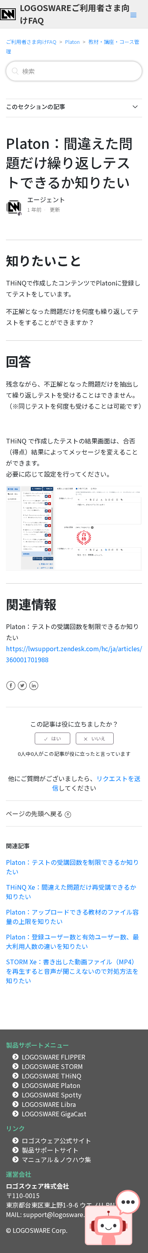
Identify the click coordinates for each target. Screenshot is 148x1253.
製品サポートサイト (50, 1150)
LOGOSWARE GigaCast (54, 1113)
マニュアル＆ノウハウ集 (56, 1159)
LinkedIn (34, 690)
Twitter (22, 690)
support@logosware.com (60, 1214)
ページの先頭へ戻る (34, 813)
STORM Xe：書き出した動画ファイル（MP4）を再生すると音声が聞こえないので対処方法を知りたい (72, 971)
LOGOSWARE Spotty (51, 1094)
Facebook (11, 690)
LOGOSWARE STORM (52, 1066)
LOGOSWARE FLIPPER (53, 1056)
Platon (72, 41)
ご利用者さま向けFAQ (31, 41)
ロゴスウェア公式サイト (56, 1140)
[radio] (52, 738)
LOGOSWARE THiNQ (51, 1075)
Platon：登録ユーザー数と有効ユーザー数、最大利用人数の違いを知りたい (72, 941)
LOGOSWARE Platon (51, 1085)
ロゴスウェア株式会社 (37, 1186)
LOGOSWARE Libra (49, 1104)
